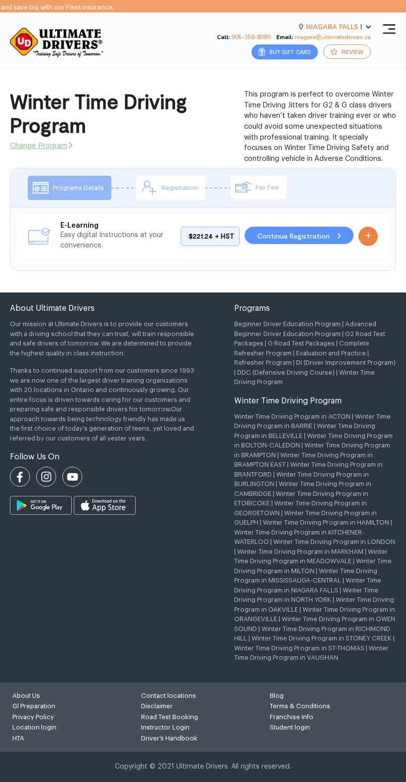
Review (351, 51)
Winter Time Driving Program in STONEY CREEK (322, 638)
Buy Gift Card (289, 52)
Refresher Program (263, 362)
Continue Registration (294, 236)
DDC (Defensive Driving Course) (286, 372)
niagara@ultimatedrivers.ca (333, 37)
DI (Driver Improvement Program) (346, 362)
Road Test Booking (169, 717)
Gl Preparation (33, 706)
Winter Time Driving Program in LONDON (334, 541)
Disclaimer (157, 706)
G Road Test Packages (301, 343)
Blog (277, 695)
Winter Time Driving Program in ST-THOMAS (299, 648)
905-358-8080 (251, 37)
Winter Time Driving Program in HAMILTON (326, 522)
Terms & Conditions (300, 706)
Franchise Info (291, 717)
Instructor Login (165, 727)
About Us (26, 695)
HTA (18, 738)
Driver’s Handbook (169, 738)
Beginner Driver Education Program (287, 324)
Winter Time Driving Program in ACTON (292, 416)
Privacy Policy (33, 717)
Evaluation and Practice (331, 353)
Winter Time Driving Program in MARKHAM (300, 551)
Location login (34, 727)
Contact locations (168, 695)
